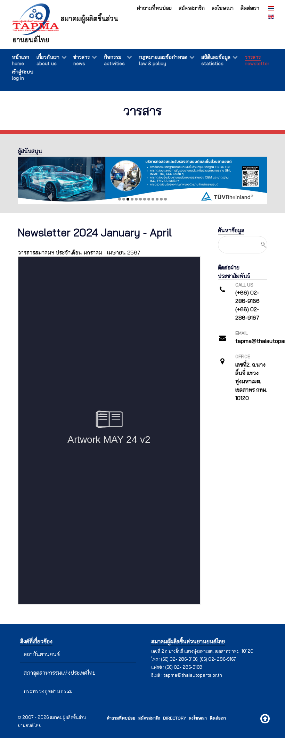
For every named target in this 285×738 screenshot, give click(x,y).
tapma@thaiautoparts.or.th (192, 675)
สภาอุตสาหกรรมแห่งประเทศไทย (60, 672)
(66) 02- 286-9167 (218, 659)
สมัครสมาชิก (192, 8)
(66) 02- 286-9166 (179, 659)
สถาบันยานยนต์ (42, 654)
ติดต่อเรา (250, 8)
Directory (174, 718)
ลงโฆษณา (223, 8)
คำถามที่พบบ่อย (154, 8)
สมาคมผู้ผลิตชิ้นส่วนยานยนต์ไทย (65, 29)
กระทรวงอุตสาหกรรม (48, 691)
